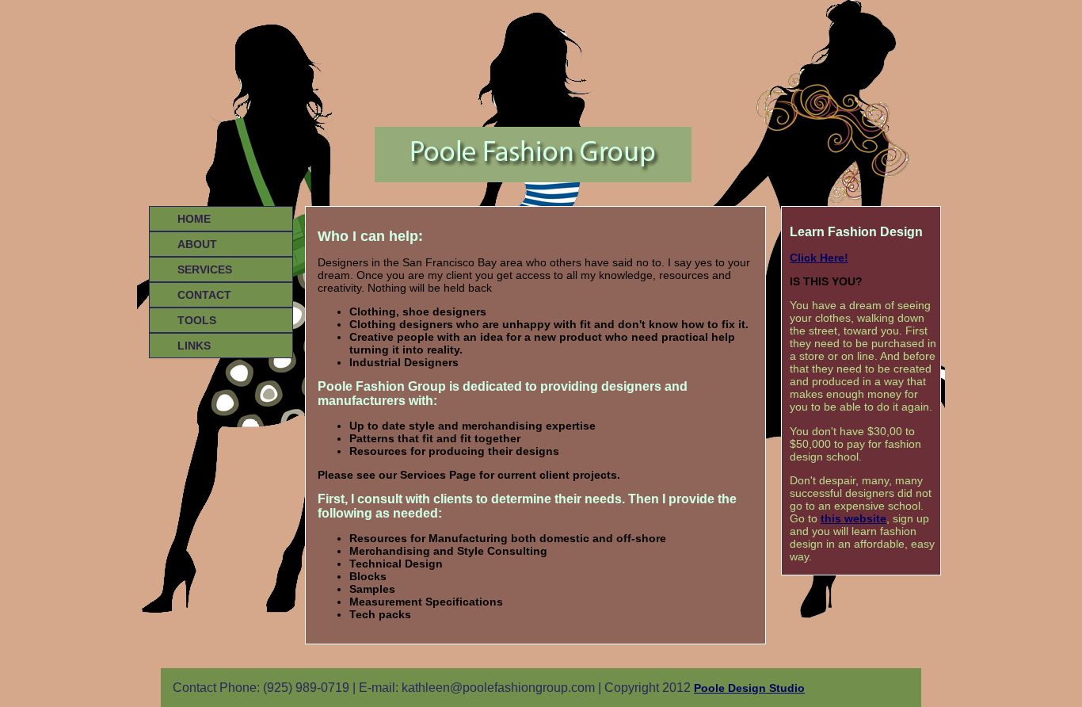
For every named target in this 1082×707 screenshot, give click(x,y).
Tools (196, 320)
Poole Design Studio (749, 688)
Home (194, 218)
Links (194, 345)
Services (204, 269)
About (197, 244)
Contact (204, 295)
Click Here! (819, 257)
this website (853, 518)
